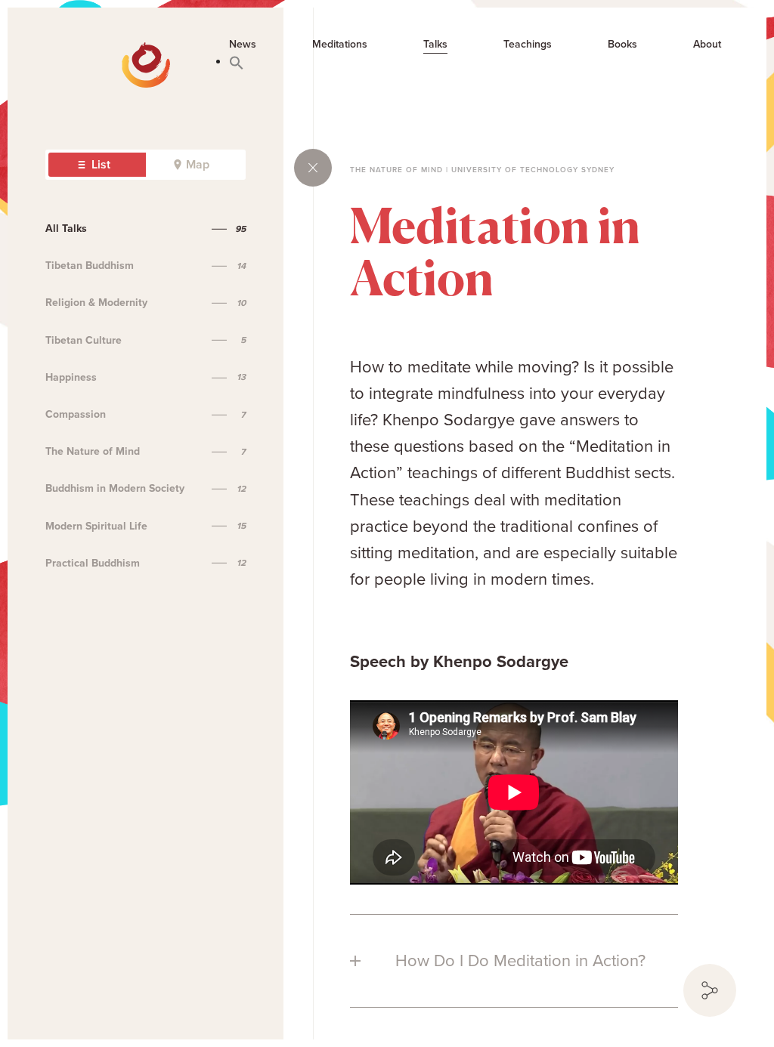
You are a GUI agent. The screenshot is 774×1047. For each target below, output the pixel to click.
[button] (236, 61)
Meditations (339, 44)
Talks (435, 44)
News (242, 44)
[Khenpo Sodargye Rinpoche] (69, 53)
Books (622, 44)
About (707, 44)
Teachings (527, 44)
